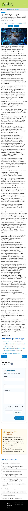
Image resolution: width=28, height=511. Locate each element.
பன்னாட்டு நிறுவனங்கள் (21, 23)
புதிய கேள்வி (18, 412)
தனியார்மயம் (4, 26)
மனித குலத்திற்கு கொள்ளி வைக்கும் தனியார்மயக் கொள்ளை (14, 484)
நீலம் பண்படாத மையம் (9, 341)
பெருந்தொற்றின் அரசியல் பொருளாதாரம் (12, 471)
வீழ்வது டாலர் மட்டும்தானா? (9, 495)
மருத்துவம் (10, 26)
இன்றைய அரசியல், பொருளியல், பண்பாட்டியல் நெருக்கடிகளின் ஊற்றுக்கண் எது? (13, 467)
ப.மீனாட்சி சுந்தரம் (6, 18)
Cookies (9, 507)
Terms (8, 503)
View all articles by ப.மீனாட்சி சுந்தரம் (11, 353)
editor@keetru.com (8, 443)
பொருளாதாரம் (12, 23)
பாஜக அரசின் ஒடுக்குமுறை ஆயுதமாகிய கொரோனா (14, 492)
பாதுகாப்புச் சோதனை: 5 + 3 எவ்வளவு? (14, 407)
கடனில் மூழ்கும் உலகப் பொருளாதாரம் (11, 488)
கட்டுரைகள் (17, 18)
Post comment (19, 418)
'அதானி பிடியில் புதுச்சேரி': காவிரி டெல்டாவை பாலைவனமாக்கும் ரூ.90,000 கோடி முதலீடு (13, 479)
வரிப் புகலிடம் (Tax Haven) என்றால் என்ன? (12, 498)
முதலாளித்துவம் (4, 23)
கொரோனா (16, 26)
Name (6, 376)
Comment (7, 390)
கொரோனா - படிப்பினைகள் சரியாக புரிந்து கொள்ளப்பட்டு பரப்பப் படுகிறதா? (12, 475)
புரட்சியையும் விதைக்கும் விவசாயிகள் (11, 463)
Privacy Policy (9, 505)
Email (5, 384)
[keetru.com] (8, 4)
